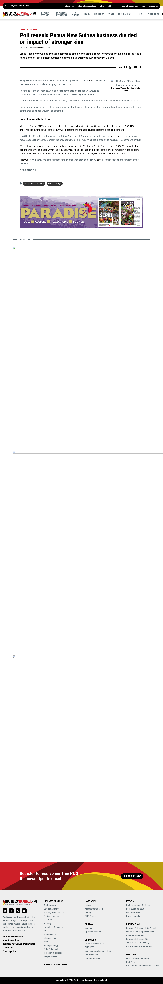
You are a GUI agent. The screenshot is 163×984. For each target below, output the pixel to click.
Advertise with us (107, 6)
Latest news (26, 30)
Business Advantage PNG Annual (141, 928)
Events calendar (133, 916)
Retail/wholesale (51, 949)
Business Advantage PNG (41, 48)
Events (110, 14)
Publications (124, 14)
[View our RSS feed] (24, 910)
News (35, 30)
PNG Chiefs (90, 916)
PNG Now (130, 962)
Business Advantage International (131, 6)
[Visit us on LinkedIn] (5, 910)
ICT (45, 931)
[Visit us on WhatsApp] (18, 910)
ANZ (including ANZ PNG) (34, 183)
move (91, 80)
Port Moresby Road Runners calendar (142, 965)
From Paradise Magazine (137, 958)
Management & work (94, 909)
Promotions (153, 14)
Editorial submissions (87, 6)
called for (114, 136)
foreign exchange (54, 183)
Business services (52, 916)
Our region (89, 912)
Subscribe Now (132, 876)
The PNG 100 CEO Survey (137, 942)
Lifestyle (139, 14)
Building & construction (54, 912)
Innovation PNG (133, 912)
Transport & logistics (53, 953)
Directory (99, 14)
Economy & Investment (61, 14)
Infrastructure (50, 934)
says (99, 159)
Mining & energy (51, 945)
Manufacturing (50, 938)
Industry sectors (45, 14)
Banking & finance (51, 909)
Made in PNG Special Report (139, 946)
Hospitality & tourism (53, 927)
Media (46, 942)
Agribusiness (50, 905)
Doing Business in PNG (95, 943)
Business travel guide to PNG (98, 951)
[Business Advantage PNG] (19, 14)
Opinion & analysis (93, 932)
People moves (50, 956)
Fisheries (48, 920)
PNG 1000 (89, 947)
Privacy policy (9, 951)
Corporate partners (93, 958)
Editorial (88, 928)
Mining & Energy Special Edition (140, 932)
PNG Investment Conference (139, 905)
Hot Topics (75, 14)
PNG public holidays (135, 909)
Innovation (89, 905)
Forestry (47, 923)
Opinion (86, 14)
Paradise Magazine (135, 935)
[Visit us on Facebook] (11, 910)
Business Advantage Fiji (137, 939)
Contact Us (153, 6)
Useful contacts (92, 954)
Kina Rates (69, 6)
